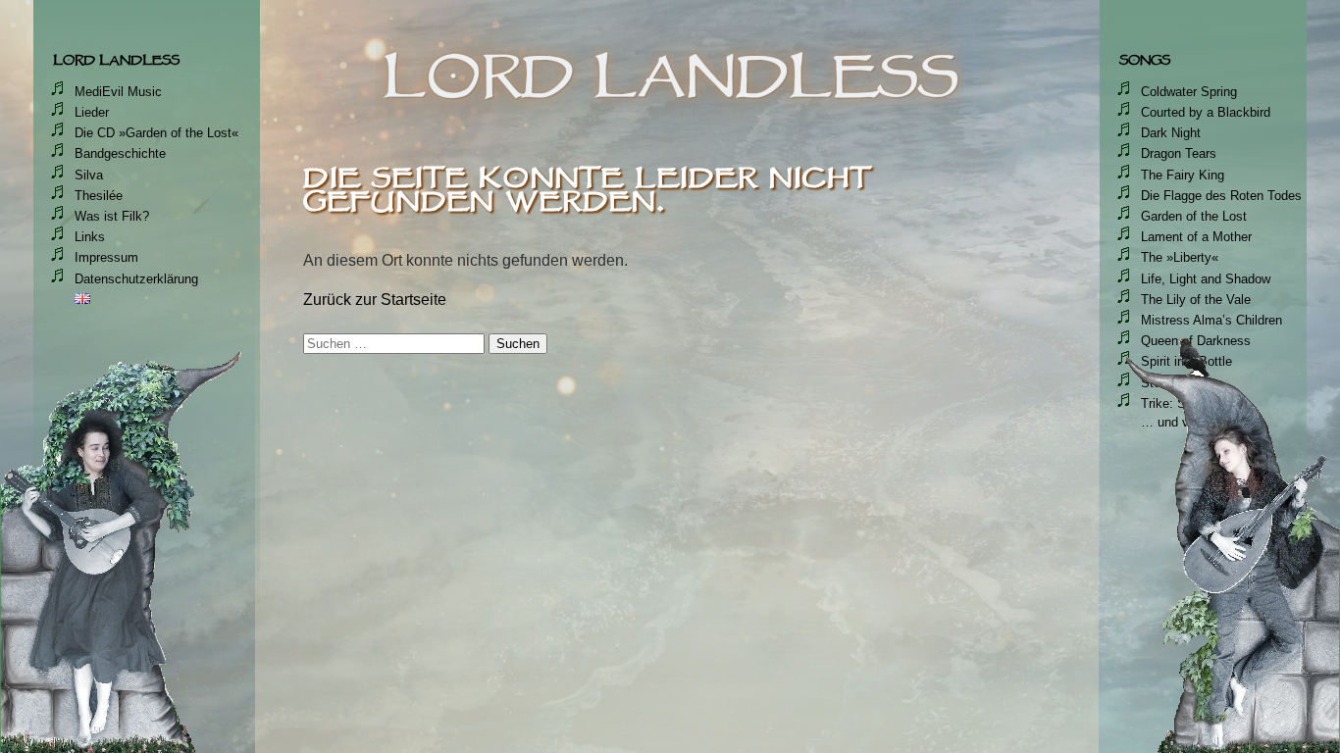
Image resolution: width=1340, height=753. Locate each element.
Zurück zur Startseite (374, 299)
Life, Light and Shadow (1205, 279)
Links (90, 236)
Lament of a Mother (1196, 236)
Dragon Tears (1178, 153)
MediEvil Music (118, 91)
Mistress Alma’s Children (1211, 320)
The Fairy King (1182, 175)
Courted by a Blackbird (1205, 112)
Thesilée (99, 195)
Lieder (92, 112)
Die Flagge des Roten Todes (1221, 195)
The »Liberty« (1179, 257)
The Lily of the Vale (1196, 299)
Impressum (106, 257)
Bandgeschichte (120, 153)
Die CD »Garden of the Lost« (156, 133)
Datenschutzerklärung (136, 279)
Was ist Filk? (112, 216)
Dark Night (1171, 133)
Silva (89, 175)
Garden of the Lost (1194, 216)
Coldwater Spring (1189, 91)
